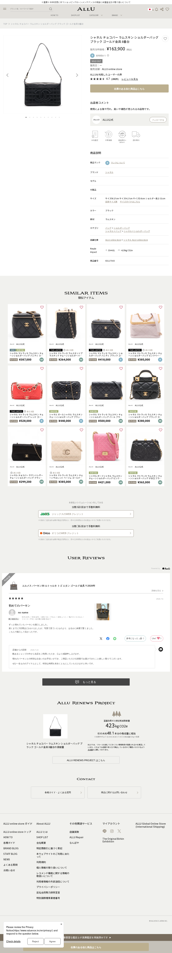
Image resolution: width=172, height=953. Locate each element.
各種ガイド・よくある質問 (58, 792)
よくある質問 (10, 864)
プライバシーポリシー (48, 887)
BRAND (115, 15)
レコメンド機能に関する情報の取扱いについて (52, 874)
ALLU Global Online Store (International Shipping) (151, 825)
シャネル (109, 172)
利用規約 (41, 862)
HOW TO (54, 15)
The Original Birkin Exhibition (113, 840)
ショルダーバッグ (122, 227)
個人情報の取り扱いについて (51, 867)
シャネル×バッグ (113, 231)
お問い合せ (9, 870)
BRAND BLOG (10, 848)
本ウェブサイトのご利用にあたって (52, 855)
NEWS (6, 859)
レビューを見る (130, 79)
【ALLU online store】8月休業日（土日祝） (86, 2)
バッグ (108, 227)
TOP (5, 23)
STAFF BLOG (10, 853)
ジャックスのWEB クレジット (67, 514)
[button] (167, 9)
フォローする (158, 120)
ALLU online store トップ (17, 831)
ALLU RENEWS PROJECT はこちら (86, 760)
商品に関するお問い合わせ (114, 792)
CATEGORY (93, 15)
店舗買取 (74, 831)
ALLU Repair (76, 837)
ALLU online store (113, 239)
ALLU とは (42, 831)
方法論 (90, 749)
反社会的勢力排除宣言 (48, 892)
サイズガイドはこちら (130, 201)
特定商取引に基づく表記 (49, 848)
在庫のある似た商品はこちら (129, 88)
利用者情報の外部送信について (52, 881)
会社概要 (41, 842)
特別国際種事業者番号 (48, 898)
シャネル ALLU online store (135, 239)
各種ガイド (9, 842)
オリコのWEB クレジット (65, 533)
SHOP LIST (75, 15)
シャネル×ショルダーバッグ (137, 231)
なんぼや (74, 842)
